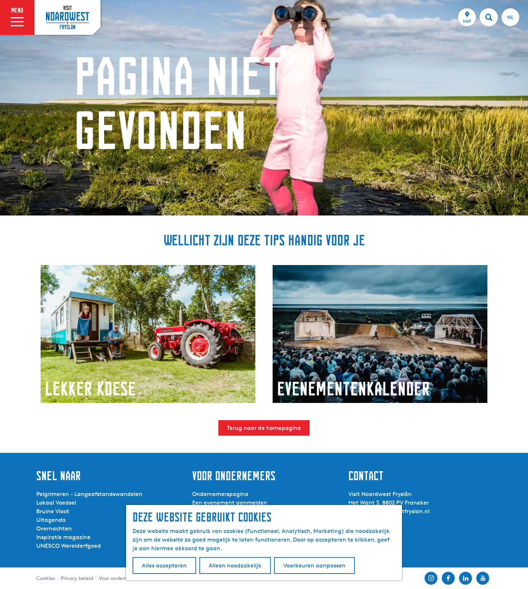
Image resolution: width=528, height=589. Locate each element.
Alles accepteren (164, 565)
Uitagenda (51, 519)
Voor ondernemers (120, 578)
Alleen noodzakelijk (235, 565)
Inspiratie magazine (63, 537)
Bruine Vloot (52, 511)
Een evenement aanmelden (229, 502)
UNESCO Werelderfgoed (68, 545)
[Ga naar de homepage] (67, 17)
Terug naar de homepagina (264, 428)
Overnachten (54, 528)
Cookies (45, 578)
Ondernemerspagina (220, 494)
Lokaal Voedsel (56, 502)
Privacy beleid (77, 578)
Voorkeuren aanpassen (314, 565)
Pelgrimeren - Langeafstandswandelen (89, 494)
